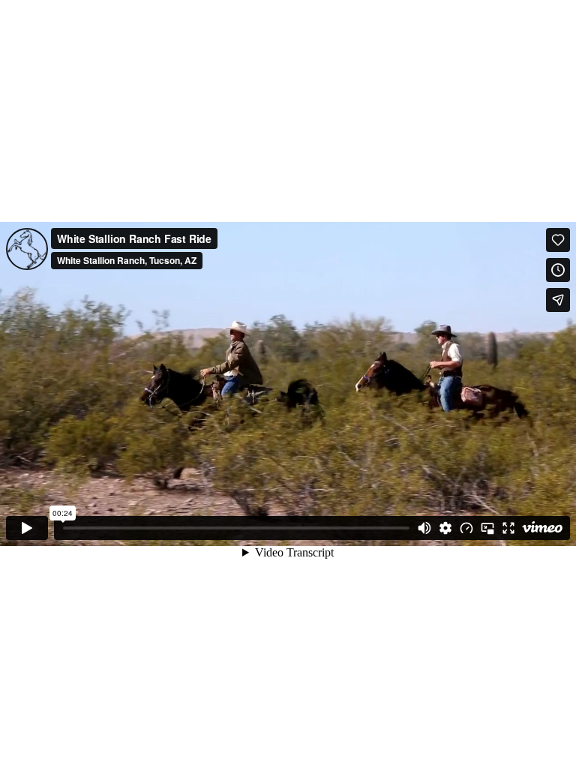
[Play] (27, 528)
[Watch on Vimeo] (542, 528)
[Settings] (445, 528)
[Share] (558, 300)
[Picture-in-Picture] (487, 528)
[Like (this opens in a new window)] (558, 240)
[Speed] (467, 528)
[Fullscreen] (509, 528)
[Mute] (425, 528)
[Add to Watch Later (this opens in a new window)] (558, 270)
